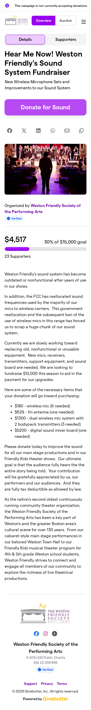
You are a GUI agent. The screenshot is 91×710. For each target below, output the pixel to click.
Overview (43, 21)
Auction (65, 21)
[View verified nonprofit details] (14, 218)
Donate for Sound (45, 107)
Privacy (47, 684)
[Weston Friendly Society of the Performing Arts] (16, 20)
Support (30, 684)
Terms (62, 684)
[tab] (25, 39)
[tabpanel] (45, 317)
